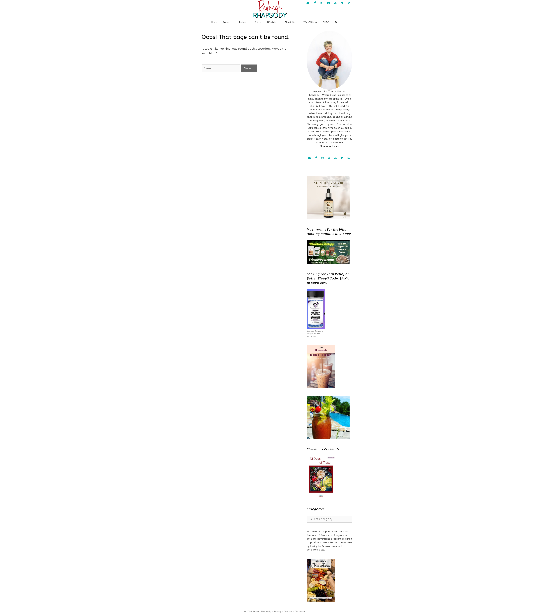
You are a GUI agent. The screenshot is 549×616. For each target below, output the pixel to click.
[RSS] (349, 3)
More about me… (329, 146)
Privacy (277, 611)
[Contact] (308, 3)
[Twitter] (342, 3)
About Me (290, 22)
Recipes (242, 22)
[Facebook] (315, 3)
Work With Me (311, 22)
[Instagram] (322, 3)
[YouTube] (335, 3)
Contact (288, 611)
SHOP (326, 22)
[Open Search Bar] (336, 22)
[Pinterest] (328, 3)
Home (214, 22)
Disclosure (300, 611)
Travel (226, 22)
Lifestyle (271, 22)
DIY (256, 22)
